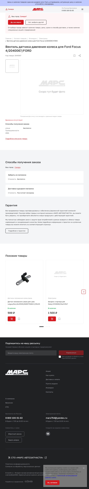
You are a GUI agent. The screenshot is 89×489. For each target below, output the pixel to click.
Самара (17, 167)
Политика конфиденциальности (17, 464)
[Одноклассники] (75, 58)
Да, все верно (16, 22)
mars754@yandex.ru (56, 418)
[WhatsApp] (79, 58)
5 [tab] (49, 326)
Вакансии (9, 403)
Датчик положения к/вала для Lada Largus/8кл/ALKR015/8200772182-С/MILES (24, 303)
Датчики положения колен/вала (20, 298)
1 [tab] (41, 326)
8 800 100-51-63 (68, 10)
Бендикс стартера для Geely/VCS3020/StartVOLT (58, 303)
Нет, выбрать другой (36, 22)
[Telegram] (68, 58)
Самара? (23, 16)
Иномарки (50, 388)
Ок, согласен (52, 482)
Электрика (52, 298)
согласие (68, 356)
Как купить (50, 375)
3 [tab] (46, 326)
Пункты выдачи (52, 384)
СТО (7, 407)
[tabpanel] (24, 292)
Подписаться (71, 353)
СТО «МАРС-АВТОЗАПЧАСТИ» (27, 457)
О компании (10, 399)
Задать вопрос (13, 440)
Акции (48, 371)
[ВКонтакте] (72, 58)
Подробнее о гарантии (16, 231)
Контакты (49, 392)
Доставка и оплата (53, 379)
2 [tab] (44, 326)
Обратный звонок (15, 434)
